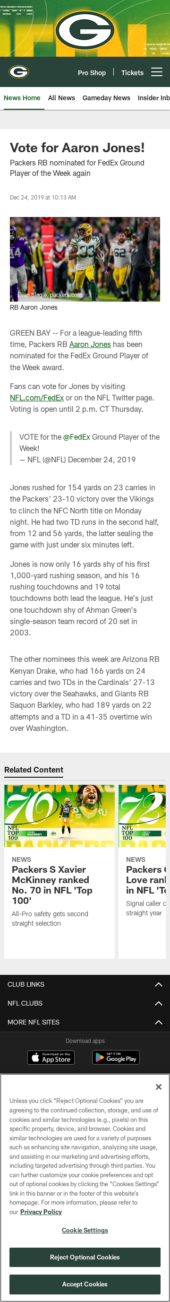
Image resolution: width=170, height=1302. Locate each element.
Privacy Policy (41, 1211)
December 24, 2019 (102, 459)
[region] (85, 1188)
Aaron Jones (90, 343)
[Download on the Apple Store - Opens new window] (51, 1058)
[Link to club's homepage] (19, 68)
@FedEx (76, 436)
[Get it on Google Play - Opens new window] (116, 1062)
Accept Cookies (85, 1284)
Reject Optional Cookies (85, 1257)
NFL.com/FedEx (37, 397)
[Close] (158, 1086)
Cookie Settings (85, 1230)
